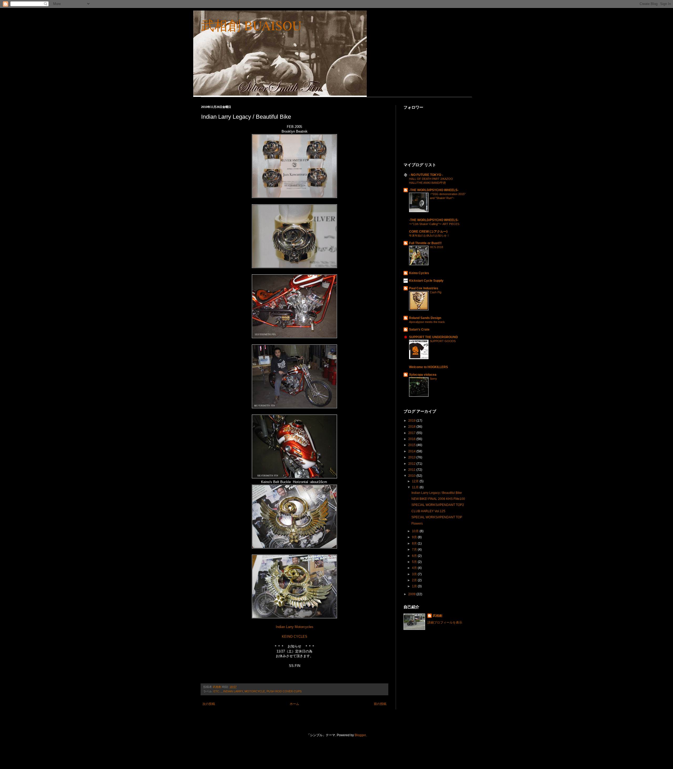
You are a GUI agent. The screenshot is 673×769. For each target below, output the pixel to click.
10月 (416, 531)
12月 (416, 481)
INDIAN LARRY (233, 691)
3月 (415, 574)
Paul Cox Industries (423, 288)
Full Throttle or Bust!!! (425, 243)
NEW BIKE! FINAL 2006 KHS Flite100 (438, 499)
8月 (415, 543)
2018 (412, 426)
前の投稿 (380, 704)
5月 (415, 562)
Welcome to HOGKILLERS (428, 367)
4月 (415, 568)
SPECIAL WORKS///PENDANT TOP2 (437, 505)
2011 (412, 470)
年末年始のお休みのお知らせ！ (429, 235)
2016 (412, 439)
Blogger (360, 735)
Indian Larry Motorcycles (294, 627)
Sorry (433, 378)
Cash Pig (435, 292)
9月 (415, 537)
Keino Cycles (419, 273)
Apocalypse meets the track (427, 321)
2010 (412, 476)
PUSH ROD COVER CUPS (284, 691)
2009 (412, 594)
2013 (412, 457)
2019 (412, 420)
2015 (412, 445)
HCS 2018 (436, 247)
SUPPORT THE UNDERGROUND (433, 337)
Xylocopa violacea (422, 374)
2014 (412, 451)
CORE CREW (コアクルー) (428, 231)
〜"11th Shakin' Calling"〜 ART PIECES (434, 224)
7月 (415, 549)
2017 (412, 433)
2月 (415, 580)
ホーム (294, 704)
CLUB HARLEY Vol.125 (428, 511)
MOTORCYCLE (254, 691)
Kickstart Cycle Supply (426, 281)
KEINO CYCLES (294, 637)
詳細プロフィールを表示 (444, 622)
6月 (415, 556)
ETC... (217, 691)
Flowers (417, 523)
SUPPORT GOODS (443, 341)
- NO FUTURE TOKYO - (426, 175)
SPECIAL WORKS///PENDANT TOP (436, 517)
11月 (416, 487)
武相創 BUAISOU (251, 25)
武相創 (437, 616)
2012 (412, 463)
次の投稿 (208, 704)
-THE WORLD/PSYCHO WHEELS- (433, 190)
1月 (415, 586)
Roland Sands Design (425, 318)
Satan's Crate (419, 329)
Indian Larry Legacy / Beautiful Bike (436, 493)
